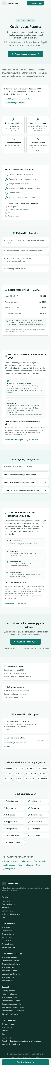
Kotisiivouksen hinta (9, 997)
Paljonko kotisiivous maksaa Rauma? (18, 467)
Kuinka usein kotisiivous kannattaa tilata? (20, 482)
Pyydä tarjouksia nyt (26, 642)
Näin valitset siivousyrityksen (13, 1007)
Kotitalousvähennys (25, 865)
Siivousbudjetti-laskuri (10, 1014)
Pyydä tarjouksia (35, 3)
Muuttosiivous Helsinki (10, 961)
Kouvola (31, 779)
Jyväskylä (32, 774)
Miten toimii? (21, 603)
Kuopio (9, 779)
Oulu (20, 774)
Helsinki (9, 769)
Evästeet (36, 1057)
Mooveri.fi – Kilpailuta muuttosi (13, 1044)
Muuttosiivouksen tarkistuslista (13, 1011)
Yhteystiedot (7, 1027)
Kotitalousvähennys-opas (14, 440)
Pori (19, 779)
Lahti (44, 774)
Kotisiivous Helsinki (9, 957)
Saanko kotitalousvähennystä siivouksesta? (21, 490)
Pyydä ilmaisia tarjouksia (25, 54)
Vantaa (31, 769)
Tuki (3, 1034)
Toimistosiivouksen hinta (11, 1004)
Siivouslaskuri (39, 861)
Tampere (44, 769)
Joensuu (43, 779)
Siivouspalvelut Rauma (22, 861)
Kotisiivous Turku (8, 977)
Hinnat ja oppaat (8, 865)
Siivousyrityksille (8, 947)
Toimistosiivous (8, 934)
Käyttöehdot (16, 1057)
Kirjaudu (5, 1031)
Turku (10, 774)
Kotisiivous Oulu (8, 981)
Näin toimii (6, 901)
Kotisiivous (6, 861)
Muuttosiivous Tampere (11, 974)
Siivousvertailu (7, 911)
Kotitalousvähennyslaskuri (12, 914)
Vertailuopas (9, 603)
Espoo (20, 769)
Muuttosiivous (7, 931)
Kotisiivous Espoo (9, 967)
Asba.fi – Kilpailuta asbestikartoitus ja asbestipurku (21, 1041)
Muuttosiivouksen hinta (11, 1001)
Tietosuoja (27, 1057)
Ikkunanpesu (7, 937)
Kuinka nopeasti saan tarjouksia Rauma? (20, 475)
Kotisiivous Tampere (10, 971)
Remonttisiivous (8, 944)
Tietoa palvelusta (8, 1024)
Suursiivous (6, 941)
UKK (38, 865)
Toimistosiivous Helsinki (11, 964)
